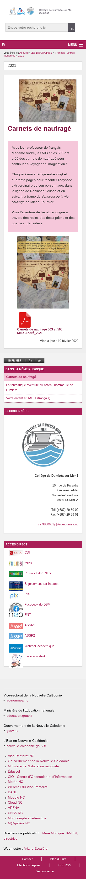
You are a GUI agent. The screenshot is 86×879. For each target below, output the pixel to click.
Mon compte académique (27, 818)
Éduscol (14, 771)
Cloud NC (15, 802)
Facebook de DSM (37, 604)
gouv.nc (12, 730)
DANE (12, 792)
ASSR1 (30, 625)
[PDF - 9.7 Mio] (24, 320)
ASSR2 (30, 635)
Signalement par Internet (42, 584)
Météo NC (15, 782)
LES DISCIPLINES (42, 52)
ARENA (13, 808)
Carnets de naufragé (21, 377)
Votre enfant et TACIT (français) (28, 398)
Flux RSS (64, 865)
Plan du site (58, 859)
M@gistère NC (19, 823)
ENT (28, 615)
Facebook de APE (37, 656)
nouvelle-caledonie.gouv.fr (26, 746)
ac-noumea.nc (17, 700)
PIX (27, 594)
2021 (21, 55)
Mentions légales (29, 865)
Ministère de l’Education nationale (33, 766)
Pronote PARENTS (38, 573)
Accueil (23, 52)
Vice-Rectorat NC (21, 756)
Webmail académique (39, 646)
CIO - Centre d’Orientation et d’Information (40, 777)
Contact (27, 859)
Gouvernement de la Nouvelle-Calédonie (39, 761)
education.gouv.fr (19, 715)
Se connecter (45, 871)
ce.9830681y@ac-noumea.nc (58, 524)
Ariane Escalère (36, 848)
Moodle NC (16, 797)
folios (28, 563)
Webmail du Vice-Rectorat (27, 787)
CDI (27, 552)
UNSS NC (15, 813)
